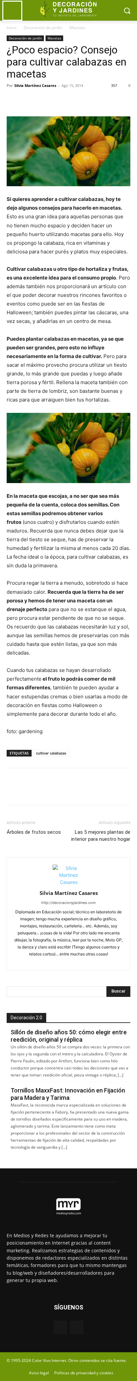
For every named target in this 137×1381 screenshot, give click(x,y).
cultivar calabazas (51, 753)
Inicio (11, 27)
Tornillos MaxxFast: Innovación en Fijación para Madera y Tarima (68, 1094)
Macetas (77, 27)
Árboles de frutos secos (34, 832)
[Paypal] (57, 960)
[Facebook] (13, 100)
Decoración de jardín (43, 27)
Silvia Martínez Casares (35, 85)
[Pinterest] (44, 100)
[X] (28, 100)
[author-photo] (68, 882)
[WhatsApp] (59, 100)
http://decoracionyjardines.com (68, 902)
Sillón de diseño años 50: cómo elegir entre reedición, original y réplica (69, 1036)
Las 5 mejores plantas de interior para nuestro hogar (100, 835)
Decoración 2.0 (26, 1017)
